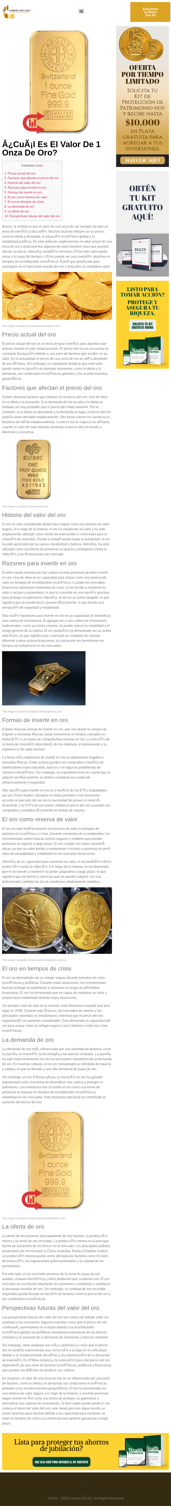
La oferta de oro (16, 211)
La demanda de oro (19, 206)
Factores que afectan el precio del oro (31, 178)
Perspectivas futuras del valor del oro (32, 216)
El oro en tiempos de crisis (24, 201)
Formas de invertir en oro (23, 192)
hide (39, 165)
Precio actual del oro (19, 173)
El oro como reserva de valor (25, 197)
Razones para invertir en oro (25, 187)
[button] (81, 11)
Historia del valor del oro (22, 182)
